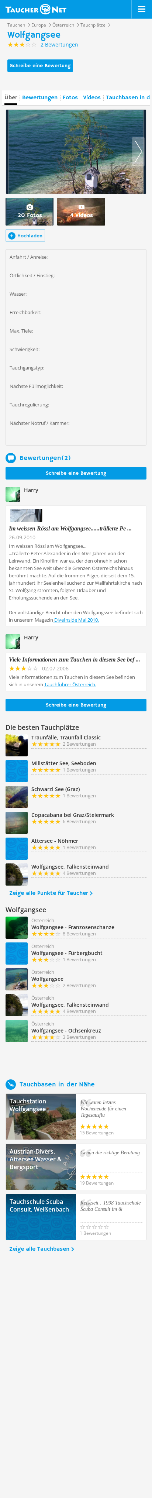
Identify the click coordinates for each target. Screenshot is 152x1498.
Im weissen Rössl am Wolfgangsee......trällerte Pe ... (70, 528)
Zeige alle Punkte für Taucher (48, 893)
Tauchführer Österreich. (70, 684)
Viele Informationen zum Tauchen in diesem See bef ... (74, 659)
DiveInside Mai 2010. (76, 619)
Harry (31, 490)
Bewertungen (40, 98)
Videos (92, 98)
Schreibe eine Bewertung (40, 65)
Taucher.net (36, 9)
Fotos (70, 98)
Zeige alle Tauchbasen (39, 1249)
